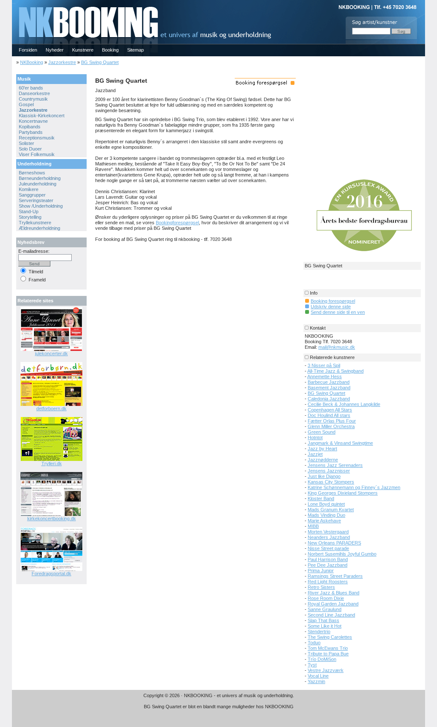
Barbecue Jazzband (329, 382)
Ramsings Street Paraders (335, 576)
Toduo (314, 642)
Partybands (31, 132)
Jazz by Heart (322, 448)
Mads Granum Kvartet (331, 509)
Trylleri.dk (51, 463)
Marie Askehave (324, 520)
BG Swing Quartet (100, 62)
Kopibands (30, 126)
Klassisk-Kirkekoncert (41, 115)
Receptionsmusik (37, 137)
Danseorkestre (34, 93)
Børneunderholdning (40, 178)
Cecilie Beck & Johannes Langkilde (344, 404)
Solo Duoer (30, 148)
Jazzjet (315, 454)
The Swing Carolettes (330, 637)
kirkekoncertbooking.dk (51, 518)
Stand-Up (28, 211)
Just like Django (324, 476)
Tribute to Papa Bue (328, 653)
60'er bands (31, 87)
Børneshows (32, 172)
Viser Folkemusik (37, 154)
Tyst (312, 664)
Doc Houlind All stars (329, 415)
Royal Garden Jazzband (333, 603)
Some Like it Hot (324, 626)
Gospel (26, 104)
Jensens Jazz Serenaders (335, 465)
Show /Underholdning (41, 206)
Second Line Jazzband (331, 614)
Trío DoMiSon (322, 659)
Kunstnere (82, 49)
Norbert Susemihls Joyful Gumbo (342, 553)
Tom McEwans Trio (328, 648)
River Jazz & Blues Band (333, 592)
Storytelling (30, 217)
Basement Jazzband (329, 387)
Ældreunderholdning (39, 228)
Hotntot (315, 437)
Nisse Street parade (328, 548)
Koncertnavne (33, 121)
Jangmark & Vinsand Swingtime (340, 443)
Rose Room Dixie (326, 598)
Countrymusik (33, 98)
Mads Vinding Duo (326, 515)
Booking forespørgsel (333, 301)
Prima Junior (321, 570)
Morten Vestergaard (328, 531)
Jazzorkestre (62, 62)
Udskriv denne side (331, 306)
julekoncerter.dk (51, 353)
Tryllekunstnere (35, 222)
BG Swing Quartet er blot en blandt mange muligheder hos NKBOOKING (219, 706)
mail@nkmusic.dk (336, 347)
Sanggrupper (32, 194)
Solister (26, 143)
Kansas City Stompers (331, 481)
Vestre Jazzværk (326, 670)
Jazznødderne (323, 459)
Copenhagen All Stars (330, 409)
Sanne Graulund (324, 609)
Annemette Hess (324, 376)
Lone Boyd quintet (326, 504)
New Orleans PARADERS (334, 542)
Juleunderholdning (37, 183)
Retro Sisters (321, 587)
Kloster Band (321, 498)
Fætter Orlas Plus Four (332, 420)
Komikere (28, 189)
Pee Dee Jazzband (327, 565)
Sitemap (135, 49)
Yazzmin (316, 681)
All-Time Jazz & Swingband (335, 371)
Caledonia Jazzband (329, 398)
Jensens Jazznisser (329, 470)
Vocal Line (318, 675)
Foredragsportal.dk (51, 573)
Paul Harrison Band (328, 559)
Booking (110, 49)
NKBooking (31, 62)
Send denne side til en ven (338, 312)
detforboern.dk (51, 408)
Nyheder (55, 49)
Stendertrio (319, 631)
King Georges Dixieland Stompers (343, 492)
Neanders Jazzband (329, 537)
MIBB (313, 526)
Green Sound (321, 431)
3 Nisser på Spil (324, 365)
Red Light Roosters (328, 581)
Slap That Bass (323, 620)
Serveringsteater (36, 200)
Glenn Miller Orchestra (331, 426)
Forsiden (28, 49)
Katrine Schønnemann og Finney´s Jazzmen (354, 487)
